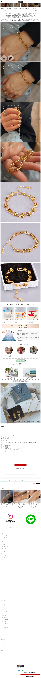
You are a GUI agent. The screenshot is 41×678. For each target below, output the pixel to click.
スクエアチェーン (4, 635)
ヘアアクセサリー (3, 551)
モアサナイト (3, 600)
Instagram (3, 656)
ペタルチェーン (4, 615)
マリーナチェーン (4, 633)
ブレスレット (3, 544)
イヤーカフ (2, 573)
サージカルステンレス (4, 537)
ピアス (2, 553)
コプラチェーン (4, 631)
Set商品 (2, 596)
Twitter (3, 654)
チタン (3, 539)
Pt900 (2, 561)
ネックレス (2, 533)
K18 (2, 541)
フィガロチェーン (4, 625)
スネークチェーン (4, 613)
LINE (2, 658)
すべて (4, 480)
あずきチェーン (4, 629)
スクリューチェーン (4, 617)
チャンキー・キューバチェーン (6, 623)
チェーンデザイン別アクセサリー (6, 611)
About (3, 641)
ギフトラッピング (3, 609)
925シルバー (3, 557)
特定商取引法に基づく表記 (5, 647)
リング (2, 566)
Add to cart (20, 465)
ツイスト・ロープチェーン (5, 619)
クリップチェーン (4, 621)
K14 (2, 563)
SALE (2, 598)
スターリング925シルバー (5, 535)
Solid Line (2, 602)
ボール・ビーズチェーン (5, 627)
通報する (38, 485)
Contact (3, 643)
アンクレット (3, 575)
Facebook (3, 652)
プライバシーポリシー (5, 645)
